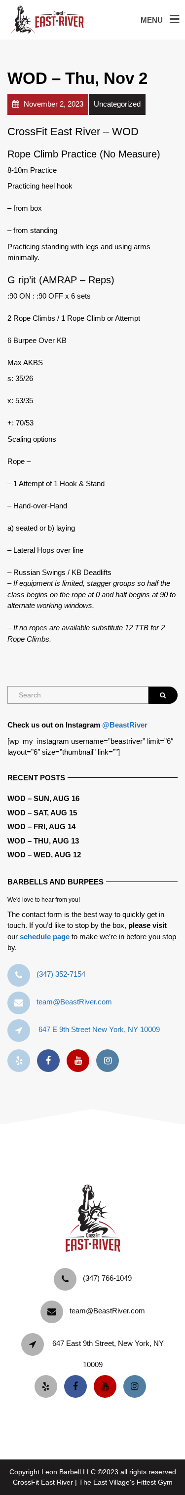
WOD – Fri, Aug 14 (41, 826)
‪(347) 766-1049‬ (107, 1278)
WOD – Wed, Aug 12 (44, 854)
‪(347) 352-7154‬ (61, 974)
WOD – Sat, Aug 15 (42, 812)
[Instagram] (110, 1061)
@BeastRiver (125, 725)
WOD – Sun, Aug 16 (43, 798)
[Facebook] (51, 1061)
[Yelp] (21, 1061)
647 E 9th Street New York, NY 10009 (99, 1029)
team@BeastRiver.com (74, 1001)
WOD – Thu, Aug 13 (43, 841)
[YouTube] (80, 1061)
